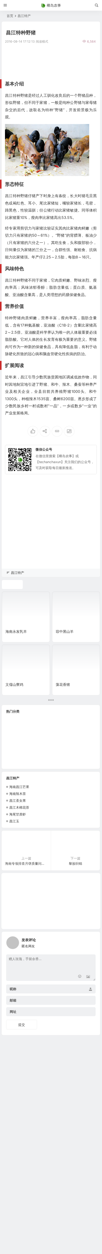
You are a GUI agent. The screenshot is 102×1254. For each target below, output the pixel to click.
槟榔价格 (78, 763)
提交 (21, 1025)
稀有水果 (32, 755)
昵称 (13, 989)
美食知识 (52, 720)
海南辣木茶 (17, 794)
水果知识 (51, 727)
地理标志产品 (57, 741)
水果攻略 (13, 734)
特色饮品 (49, 756)
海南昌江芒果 (19, 787)
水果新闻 (33, 741)
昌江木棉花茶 (19, 807)
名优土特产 (71, 755)
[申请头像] (90, 941)
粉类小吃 (50, 748)
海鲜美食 (71, 734)
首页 (10, 16)
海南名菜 (14, 763)
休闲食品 (52, 734)
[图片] (88, 977)
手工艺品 (72, 727)
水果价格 (71, 720)
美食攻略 (33, 734)
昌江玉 (14, 821)
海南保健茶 (82, 742)
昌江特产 (24, 16)
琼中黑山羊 (65, 631)
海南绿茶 (12, 749)
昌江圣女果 (17, 800)
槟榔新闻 (70, 748)
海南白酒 (34, 720)
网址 (13, 1012)
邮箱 (13, 1000)
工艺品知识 (56, 763)
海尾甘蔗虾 (17, 814)
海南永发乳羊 (16, 631)
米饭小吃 (13, 727)
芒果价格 (13, 742)
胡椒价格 (14, 720)
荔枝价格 (32, 727)
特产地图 (13, 755)
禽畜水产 (31, 748)
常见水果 (35, 762)
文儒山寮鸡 (14, 684)
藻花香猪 (63, 684)
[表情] (79, 977)
